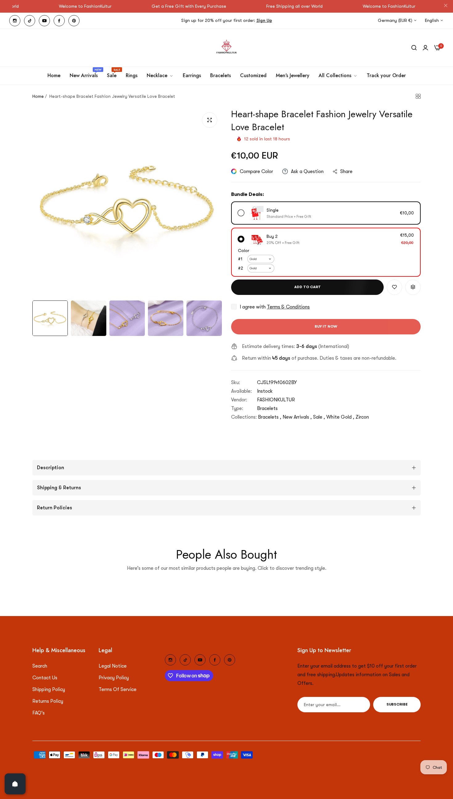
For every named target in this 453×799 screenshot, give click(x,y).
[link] (160, 75)
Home (38, 96)
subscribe (397, 704)
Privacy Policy (114, 678)
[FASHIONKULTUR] (226, 48)
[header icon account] (425, 47)
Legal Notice (113, 666)
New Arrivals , (297, 417)
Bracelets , (269, 417)
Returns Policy (47, 701)
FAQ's (38, 713)
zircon (362, 417)
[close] (445, 6)
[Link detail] (14, 20)
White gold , (340, 417)
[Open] (15, 783)
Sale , (319, 417)
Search (39, 666)
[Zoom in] (209, 120)
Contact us (44, 678)
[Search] (414, 47)
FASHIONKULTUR (276, 400)
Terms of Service (118, 689)
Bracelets (267, 408)
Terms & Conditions (288, 307)
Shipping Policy (48, 689)
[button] (394, 287)
